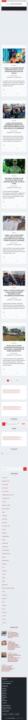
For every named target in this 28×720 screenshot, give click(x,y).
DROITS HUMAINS (5, 508)
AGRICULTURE (5, 484)
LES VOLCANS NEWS (11, 718)
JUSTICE (4, 574)
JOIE (3, 567)
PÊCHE (3, 591)
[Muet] (20, 424)
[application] (14, 392)
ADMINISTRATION (5, 481)
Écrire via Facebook (6, 707)
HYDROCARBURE (5, 550)
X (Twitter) (11, 714)
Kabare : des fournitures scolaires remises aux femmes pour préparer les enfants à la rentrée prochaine (14, 646)
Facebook (5, 714)
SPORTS (4, 619)
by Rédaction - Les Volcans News (14, 77)
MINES (3, 581)
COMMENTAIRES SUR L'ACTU (8, 495)
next (17, 380)
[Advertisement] (14, 25)
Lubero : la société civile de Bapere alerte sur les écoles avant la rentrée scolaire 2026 (7, 668)
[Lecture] (4, 424)
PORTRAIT (4, 598)
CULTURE (4, 502)
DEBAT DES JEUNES (6, 505)
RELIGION (4, 605)
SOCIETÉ (14, 120)
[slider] (24, 423)
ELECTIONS (4, 522)
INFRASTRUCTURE (6, 553)
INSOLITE (4, 557)
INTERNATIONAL (5, 560)
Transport (4, 622)
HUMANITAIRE (5, 543)
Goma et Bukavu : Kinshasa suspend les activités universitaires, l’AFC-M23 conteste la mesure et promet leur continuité (14, 658)
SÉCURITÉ (14, 175)
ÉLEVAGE (4, 529)
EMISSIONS (4, 533)
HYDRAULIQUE (5, 546)
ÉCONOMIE (4, 515)
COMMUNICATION (5, 498)
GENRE (3, 540)
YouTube (17, 714)
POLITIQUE (4, 595)
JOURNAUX (4, 571)
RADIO (3, 602)
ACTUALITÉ (14, 65)
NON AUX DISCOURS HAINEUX (8, 588)
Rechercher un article (6, 708)
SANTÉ (3, 609)
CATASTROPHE (5, 491)
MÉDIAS (3, 578)
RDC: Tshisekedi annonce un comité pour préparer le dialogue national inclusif (13, 635)
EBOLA (3, 512)
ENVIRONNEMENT (5, 536)
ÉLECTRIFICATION (6, 526)
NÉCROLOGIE (5, 584)
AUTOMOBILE (5, 488)
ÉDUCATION (4, 519)
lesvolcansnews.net (6, 705)
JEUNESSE (4, 564)
